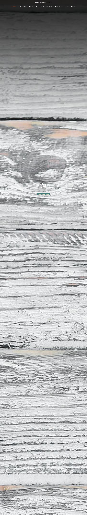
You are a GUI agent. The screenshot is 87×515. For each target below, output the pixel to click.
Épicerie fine (33, 6)
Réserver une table (43, 194)
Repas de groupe (60, 6)
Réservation (49, 6)
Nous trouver (71, 6)
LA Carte (41, 6)
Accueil (13, 6)
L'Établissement (22, 6)
